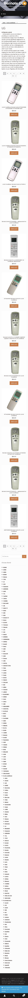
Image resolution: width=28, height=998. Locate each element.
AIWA (4, 656)
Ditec (6, 926)
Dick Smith (5, 603)
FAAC (6, 938)
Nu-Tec (5, 728)
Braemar (7, 855)
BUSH (4, 716)
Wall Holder (7, 898)
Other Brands (6, 773)
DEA (6, 924)
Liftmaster (7, 948)
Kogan (6, 807)
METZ (4, 713)
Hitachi (5, 634)
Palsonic (5, 627)
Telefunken (6, 771)
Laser (4, 756)
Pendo (4, 675)
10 (12, 76)
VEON (4, 754)
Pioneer (5, 658)
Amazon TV (6, 617)
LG (4, 581)
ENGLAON (5, 751)
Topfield (5, 596)
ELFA (6, 862)
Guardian (7, 946)
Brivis (6, 871)
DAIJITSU (7, 893)
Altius (4, 766)
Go (24, 556)
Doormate (7, 929)
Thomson (5, 625)
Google (5, 737)
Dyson (6, 792)
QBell (4, 720)
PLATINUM (5, 718)
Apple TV (5, 608)
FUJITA (6, 845)
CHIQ (4, 660)
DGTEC (5, 677)
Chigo (6, 799)
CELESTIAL (5, 708)
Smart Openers (8, 960)
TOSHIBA (5, 601)
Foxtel (4, 670)
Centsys (7, 917)
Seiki (4, 648)
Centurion (7, 919)
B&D (6, 910)
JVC (4, 629)
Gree (6, 816)
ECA (6, 934)
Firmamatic (7, 941)
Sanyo (4, 646)
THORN (5, 732)
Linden (4, 672)
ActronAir (7, 852)
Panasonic (5, 586)
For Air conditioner (11, 22)
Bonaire (6, 850)
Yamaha (5, 744)
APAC (6, 778)
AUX (6, 783)
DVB (4, 651)
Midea (6, 814)
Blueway (7, 881)
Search (14, 995)
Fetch (4, 699)
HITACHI (7, 821)
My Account (4, 995)
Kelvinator (7, 823)
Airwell (6, 780)
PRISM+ (5, 747)
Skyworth (5, 653)
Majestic (5, 725)
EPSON (5, 763)
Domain (6, 843)
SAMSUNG (5, 589)
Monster (5, 735)
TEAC (4, 579)
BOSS (6, 914)
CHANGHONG (6, 639)
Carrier (6, 857)
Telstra (5, 598)
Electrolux (7, 787)
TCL (4, 593)
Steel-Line (7, 962)
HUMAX (5, 696)
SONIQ (4, 569)
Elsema (6, 936)
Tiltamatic (7, 967)
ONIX (4, 704)
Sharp (4, 610)
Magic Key (7, 950)
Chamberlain (8, 922)
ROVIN (4, 730)
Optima (6, 886)
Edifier (4, 687)
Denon (4, 620)
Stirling (6, 879)
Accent (6, 902)
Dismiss (4, 991)
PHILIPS (5, 680)
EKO (4, 684)
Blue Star (7, 797)
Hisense (5, 577)
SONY (4, 591)
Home (4, 22)
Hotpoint (7, 874)
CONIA (6, 809)
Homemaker (8, 804)
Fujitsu (6, 790)
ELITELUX (5, 711)
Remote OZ (14, 3)
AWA (4, 612)
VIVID (4, 742)
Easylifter (7, 931)
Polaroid (5, 689)
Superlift (7, 965)
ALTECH (5, 622)
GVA (4, 632)
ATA (6, 905)
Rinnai (6, 890)
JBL (4, 605)
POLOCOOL (7, 847)
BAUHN (5, 574)
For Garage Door (7, 900)
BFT (6, 912)
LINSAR (5, 692)
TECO (4, 759)
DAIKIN (6, 785)
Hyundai (5, 768)
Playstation (6, 740)
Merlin (6, 955)
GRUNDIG (5, 636)
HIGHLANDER (6, 706)
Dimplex (7, 859)
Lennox (6, 876)
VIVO (4, 584)
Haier (6, 864)
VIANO (4, 572)
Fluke (4, 668)
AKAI (4, 615)
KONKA (5, 723)
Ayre (6, 869)
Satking (5, 641)
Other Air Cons (8, 895)
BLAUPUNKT (6, 694)
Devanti (5, 644)
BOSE (4, 749)
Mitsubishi (7, 828)
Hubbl (4, 761)
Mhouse (7, 958)
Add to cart (14, 114)
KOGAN (5, 567)
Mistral (6, 802)
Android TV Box (7, 665)
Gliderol (7, 943)
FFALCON (5, 682)
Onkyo (4, 701)
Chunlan (7, 811)
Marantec (7, 953)
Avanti (6, 907)
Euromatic (7, 888)
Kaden (6, 795)
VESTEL (5, 663)
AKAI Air (7, 840)
